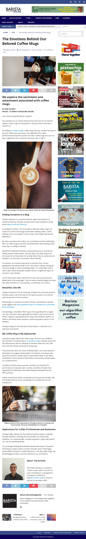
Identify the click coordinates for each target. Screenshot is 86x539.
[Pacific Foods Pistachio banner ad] (71, 83)
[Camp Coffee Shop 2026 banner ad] (58, 11)
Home (4, 18)
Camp (57, 18)
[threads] (84, 2)
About (20, 22)
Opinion (39, 50)
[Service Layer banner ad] (71, 154)
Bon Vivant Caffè (36, 478)
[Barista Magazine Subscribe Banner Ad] (71, 248)
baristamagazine (24, 50)
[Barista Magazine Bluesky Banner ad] (71, 295)
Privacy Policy (79, 532)
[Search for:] (72, 26)
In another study (33, 341)
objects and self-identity (16, 224)
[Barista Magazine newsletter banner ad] (71, 201)
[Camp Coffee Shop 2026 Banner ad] (71, 130)
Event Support (7, 22)
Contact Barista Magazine (62, 532)
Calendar (66, 18)
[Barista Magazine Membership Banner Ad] (71, 177)
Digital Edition (15, 18)
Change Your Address (43, 18)
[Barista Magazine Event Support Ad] (71, 224)
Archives (31, 22)
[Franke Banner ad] (71, 106)
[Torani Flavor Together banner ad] (71, 59)
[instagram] (75, 2)
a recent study (17, 130)
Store (28, 18)
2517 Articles (48, 495)
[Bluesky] (71, 2)
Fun (35, 50)
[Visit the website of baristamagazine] (21, 507)
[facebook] (80, 2)
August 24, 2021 (10, 50)
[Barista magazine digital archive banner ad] (71, 272)
